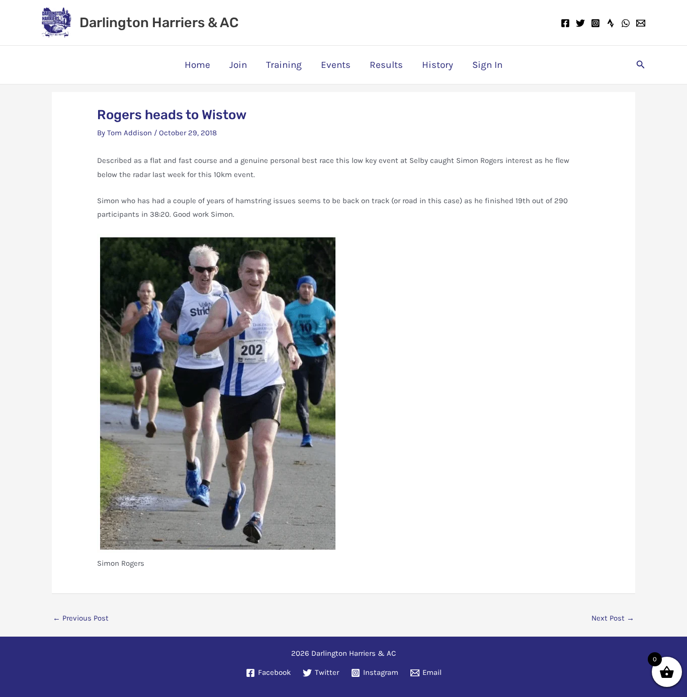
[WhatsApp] (625, 23)
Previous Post (81, 618)
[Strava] (610, 23)
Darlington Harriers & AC (158, 23)
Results (386, 64)
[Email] (640, 23)
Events (336, 64)
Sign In (487, 64)
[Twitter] (580, 23)
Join (238, 64)
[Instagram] (595, 23)
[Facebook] (565, 23)
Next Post (612, 618)
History (437, 64)
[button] (640, 64)
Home (197, 64)
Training (284, 64)
